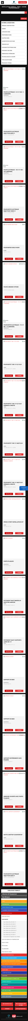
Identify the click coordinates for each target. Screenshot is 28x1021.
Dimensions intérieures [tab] (8, 53)
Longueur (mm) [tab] (6, 31)
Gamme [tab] (4, 28)
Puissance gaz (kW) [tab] (7, 50)
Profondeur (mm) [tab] (6, 35)
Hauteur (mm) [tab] (5, 38)
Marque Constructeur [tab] (8, 25)
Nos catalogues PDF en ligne (21, 1004)
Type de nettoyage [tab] (7, 60)
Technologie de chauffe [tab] (8, 56)
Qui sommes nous (7, 1003)
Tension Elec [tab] (5, 44)
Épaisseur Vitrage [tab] (6, 63)
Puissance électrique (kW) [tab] (9, 47)
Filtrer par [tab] (23, 18)
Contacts (7, 1008)
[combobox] (14, 12)
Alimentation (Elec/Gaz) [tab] (8, 41)
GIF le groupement (20, 1008)
